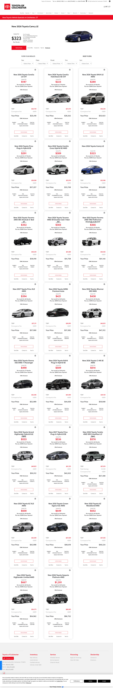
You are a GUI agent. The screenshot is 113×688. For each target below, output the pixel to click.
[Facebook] (109, 1)
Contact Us (9, 658)
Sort (81, 60)
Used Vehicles (34, 660)
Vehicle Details (19, 47)
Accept (104, 681)
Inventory (33, 654)
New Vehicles (33, 657)
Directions (93, 660)
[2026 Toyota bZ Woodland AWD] (93, 527)
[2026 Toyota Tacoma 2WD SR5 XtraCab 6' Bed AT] (24, 241)
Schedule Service (55, 657)
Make (37, 60)
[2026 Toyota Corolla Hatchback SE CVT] (58, 99)
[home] (105, 7)
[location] (86, 1)
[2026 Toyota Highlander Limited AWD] (24, 599)
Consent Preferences (1, 665)
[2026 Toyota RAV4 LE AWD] (93, 99)
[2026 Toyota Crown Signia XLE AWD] (58, 527)
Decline (90, 681)
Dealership (94, 654)
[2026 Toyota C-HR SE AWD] (93, 384)
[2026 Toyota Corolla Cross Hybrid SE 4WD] (58, 170)
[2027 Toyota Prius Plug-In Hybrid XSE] (58, 456)
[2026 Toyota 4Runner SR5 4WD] (93, 313)
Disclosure (47, 47)
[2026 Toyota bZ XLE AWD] (24, 527)
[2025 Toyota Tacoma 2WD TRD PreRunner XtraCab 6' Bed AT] (93, 241)
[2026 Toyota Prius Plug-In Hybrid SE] (24, 170)
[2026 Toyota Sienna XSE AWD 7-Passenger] (24, 384)
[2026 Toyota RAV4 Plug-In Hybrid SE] (58, 384)
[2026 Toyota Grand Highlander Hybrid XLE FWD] (24, 456)
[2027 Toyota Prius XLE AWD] (24, 313)
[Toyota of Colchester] (16, 6)
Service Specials (54, 660)
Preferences (77, 681)
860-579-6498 (71, 1)
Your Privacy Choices (55, 687)
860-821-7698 (60, 1)
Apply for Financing (75, 657)
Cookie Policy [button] (60, 681)
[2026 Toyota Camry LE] (93, 170)
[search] (108, 7)
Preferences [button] (28, 683)
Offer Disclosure (24, 89)
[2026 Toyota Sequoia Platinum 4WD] (58, 599)
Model (52, 60)
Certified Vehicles (35, 662)
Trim (66, 60)
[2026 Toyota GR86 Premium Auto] (58, 313)
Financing (74, 654)
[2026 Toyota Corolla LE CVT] (24, 99)
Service (53, 654)
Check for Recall (54, 662)
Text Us (32, 136)
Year (22, 60)
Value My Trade (74, 660)
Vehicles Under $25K (35, 665)
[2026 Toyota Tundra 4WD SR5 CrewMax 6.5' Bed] (93, 456)
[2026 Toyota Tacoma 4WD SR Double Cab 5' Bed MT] (58, 241)
